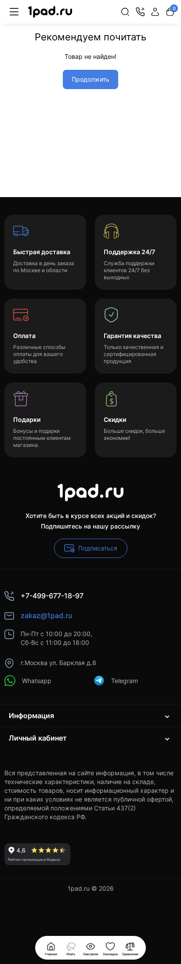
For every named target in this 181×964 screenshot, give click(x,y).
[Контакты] (140, 11)
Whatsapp (36, 680)
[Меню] (14, 12)
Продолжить (90, 79)
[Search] (125, 11)
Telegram (124, 680)
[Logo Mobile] (50, 12)
